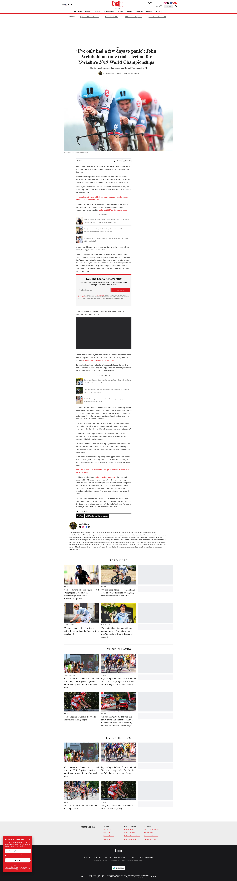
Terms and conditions (121, 857)
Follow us (118, 160)
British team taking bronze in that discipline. (98, 360)
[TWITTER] (80, 527)
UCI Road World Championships (97, 516)
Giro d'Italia (107, 832)
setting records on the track (105, 477)
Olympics (107, 839)
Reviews (97, 11)
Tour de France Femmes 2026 (157, 17)
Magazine (139, 11)
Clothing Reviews (150, 839)
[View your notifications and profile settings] (72, 4)
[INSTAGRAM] (83, 527)
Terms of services (100, 295)
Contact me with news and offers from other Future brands (18, 855)
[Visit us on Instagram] (165, 3)
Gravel (129, 11)
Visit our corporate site (142, 875)
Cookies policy (147, 857)
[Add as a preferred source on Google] (118, 868)
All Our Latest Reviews (151, 829)
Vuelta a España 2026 (111, 17)
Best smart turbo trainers (132, 836)
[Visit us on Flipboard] (176, 3)
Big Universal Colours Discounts (89, 17)
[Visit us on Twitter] (168, 3)
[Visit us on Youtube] (173, 3)
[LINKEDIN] (86, 527)
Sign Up (17, 860)
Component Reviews (151, 836)
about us (87, 857)
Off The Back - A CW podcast (133, 17)
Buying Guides (109, 11)
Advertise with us (100, 861)
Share (80, 160)
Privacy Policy (24, 867)
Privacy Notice (82, 296)
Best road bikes (129, 829)
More (158, 11)
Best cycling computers (131, 839)
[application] (103, 333)
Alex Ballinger (109, 73)
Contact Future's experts (101, 857)
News (80, 11)
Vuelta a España (109, 836)
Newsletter (128, 160)
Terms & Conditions (16, 868)
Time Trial (80, 516)
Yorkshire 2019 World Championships (113, 210)
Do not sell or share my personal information (126, 861)
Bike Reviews (148, 832)
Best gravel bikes (129, 832)
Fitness (120, 11)
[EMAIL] (89, 527)
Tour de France (108, 829)
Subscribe (168, 6)
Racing (87, 11)
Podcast (149, 11)
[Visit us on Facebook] (171, 3)
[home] (75, 11)
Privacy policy (135, 857)
